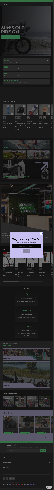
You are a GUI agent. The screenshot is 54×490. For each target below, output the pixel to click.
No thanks (26, 251)
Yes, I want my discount (26, 246)
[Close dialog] (41, 233)
